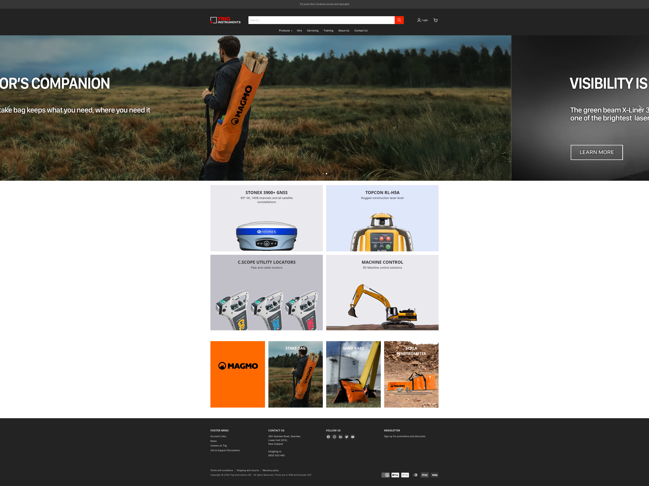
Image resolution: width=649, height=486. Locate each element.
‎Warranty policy (271, 470)
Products (285, 30)
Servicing (312, 30)
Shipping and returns (248, 470)
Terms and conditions (221, 470)
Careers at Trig (218, 445)
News (213, 441)
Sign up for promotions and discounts (404, 436)
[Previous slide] (9, 108)
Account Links (218, 436)
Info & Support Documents (225, 450)
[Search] (399, 20)
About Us (343, 30)
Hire (299, 30)
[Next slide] (639, 108)
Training (328, 30)
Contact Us (361, 30)
